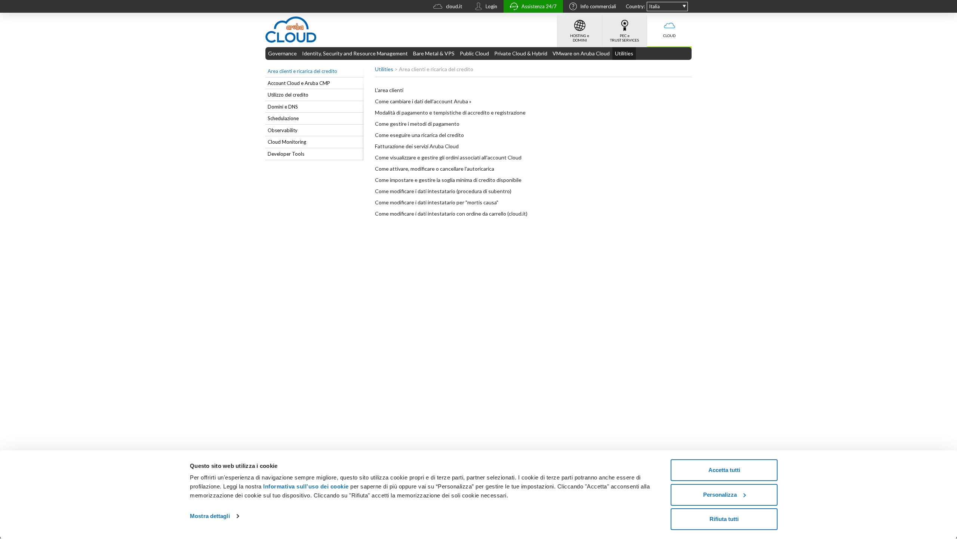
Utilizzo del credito (288, 95)
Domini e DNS (283, 107)
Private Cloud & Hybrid (520, 53)
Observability (283, 130)
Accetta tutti (724, 470)
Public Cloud (474, 53)
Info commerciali (598, 6)
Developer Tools (286, 154)
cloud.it (454, 6)
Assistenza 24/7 (539, 6)
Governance (282, 53)
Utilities (624, 53)
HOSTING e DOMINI (579, 37)
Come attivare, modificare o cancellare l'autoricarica (434, 168)
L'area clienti (389, 90)
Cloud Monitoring (287, 142)
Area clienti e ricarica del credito (302, 71)
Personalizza (720, 494)
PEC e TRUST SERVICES (624, 37)
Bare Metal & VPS (434, 53)
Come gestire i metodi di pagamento (417, 124)
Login (491, 6)
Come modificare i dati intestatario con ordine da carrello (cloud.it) (451, 213)
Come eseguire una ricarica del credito (419, 135)
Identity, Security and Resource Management (355, 53)
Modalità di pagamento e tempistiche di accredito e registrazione (450, 112)
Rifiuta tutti (724, 519)
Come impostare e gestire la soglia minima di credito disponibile (448, 180)
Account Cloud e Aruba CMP (299, 83)
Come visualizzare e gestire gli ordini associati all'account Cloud (448, 157)
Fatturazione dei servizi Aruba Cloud (417, 146)
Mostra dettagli (210, 516)
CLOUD (669, 35)
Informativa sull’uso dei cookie (305, 486)
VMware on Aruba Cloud (581, 53)
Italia (654, 6)
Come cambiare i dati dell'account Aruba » (423, 101)
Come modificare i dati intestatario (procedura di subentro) (443, 191)
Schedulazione (283, 118)
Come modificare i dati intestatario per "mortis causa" (436, 202)
